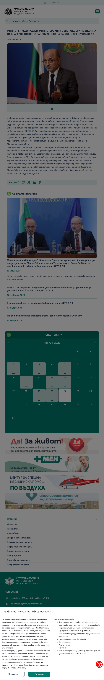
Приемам (39, 674)
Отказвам (13, 674)
